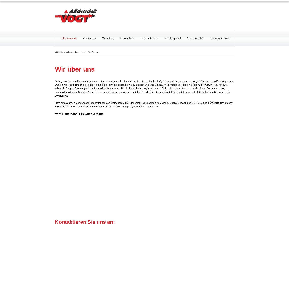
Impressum (193, 8)
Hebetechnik (127, 38)
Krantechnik (89, 38)
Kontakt (229, 8)
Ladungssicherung (220, 38)
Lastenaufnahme (149, 38)
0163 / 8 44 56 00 (166, 20)
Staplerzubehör (195, 38)
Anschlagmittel (172, 38)
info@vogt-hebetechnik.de (141, 255)
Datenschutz (212, 8)
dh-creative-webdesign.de (219, 284)
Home (177, 8)
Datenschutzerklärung (204, 269)
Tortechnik (108, 38)
